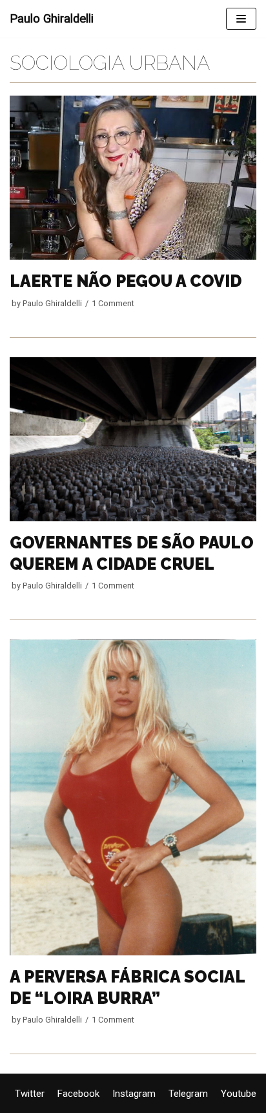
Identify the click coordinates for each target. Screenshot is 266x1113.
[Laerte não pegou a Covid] (133, 256)
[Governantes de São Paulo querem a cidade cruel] (133, 518)
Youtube (238, 1093)
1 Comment (113, 303)
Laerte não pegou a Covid (125, 281)
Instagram (134, 1093)
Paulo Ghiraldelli (52, 303)
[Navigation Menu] (241, 19)
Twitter (30, 1093)
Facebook (78, 1093)
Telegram (188, 1093)
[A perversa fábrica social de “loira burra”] (133, 952)
